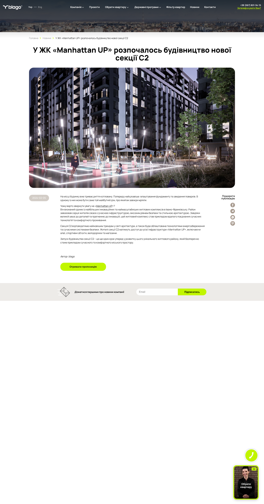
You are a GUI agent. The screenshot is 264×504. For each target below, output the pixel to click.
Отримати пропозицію (83, 266)
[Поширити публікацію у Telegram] (232, 211)
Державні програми (146, 7)
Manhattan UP (104, 206)
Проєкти (94, 7)
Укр (30, 7)
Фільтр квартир (175, 7)
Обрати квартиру (115, 7)
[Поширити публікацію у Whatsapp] (232, 217)
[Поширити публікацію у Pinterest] (232, 223)
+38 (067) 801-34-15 (250, 5)
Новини (194, 7)
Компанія (75, 7)
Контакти (210, 7)
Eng (40, 7)
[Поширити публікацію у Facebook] (232, 205)
